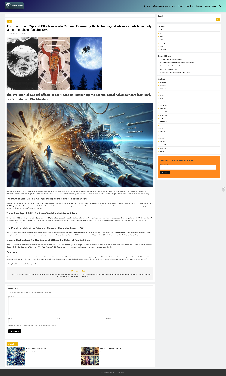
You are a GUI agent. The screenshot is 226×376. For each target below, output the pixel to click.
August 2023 (163, 125)
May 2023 (162, 135)
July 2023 (162, 128)
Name (10, 318)
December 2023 (163, 111)
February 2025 (163, 85)
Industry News (163, 39)
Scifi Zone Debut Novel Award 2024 (163, 6)
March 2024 (162, 102)
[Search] (218, 19)
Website (108, 318)
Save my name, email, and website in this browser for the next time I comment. (33, 326)
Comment (11, 296)
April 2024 (162, 98)
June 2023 (162, 131)
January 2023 (163, 148)
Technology (189, 6)
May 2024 (162, 95)
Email (59, 318)
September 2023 (163, 121)
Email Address (164, 164)
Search (160, 16)
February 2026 (163, 82)
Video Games (163, 49)
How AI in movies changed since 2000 (111, 348)
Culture (207, 6)
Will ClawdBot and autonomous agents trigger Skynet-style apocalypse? (177, 62)
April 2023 (162, 138)
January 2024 (163, 108)
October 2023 (163, 118)
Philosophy (199, 6)
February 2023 (163, 145)
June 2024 (162, 92)
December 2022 (163, 151)
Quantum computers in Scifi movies (36, 348)
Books (214, 6)
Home (147, 6)
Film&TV (180, 6)
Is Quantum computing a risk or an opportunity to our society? (175, 72)
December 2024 (163, 88)
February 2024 (163, 105)
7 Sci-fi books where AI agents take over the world (171, 59)
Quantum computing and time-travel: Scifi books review (173, 66)
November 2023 (163, 115)
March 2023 (162, 141)
